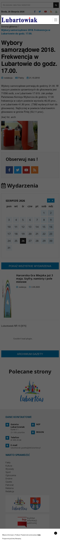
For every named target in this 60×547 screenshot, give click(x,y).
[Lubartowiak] (19, 19)
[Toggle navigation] (55, 19)
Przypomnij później (8, 539)
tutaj (38, 535)
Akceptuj (18, 539)
